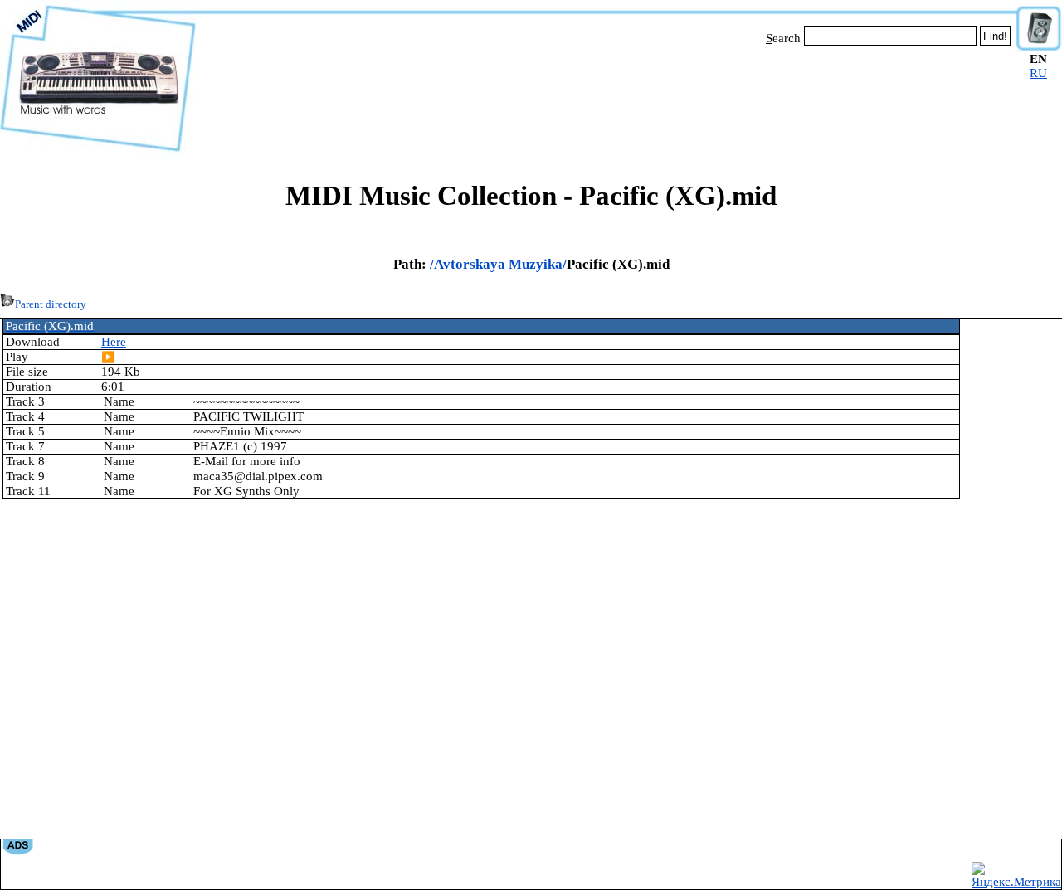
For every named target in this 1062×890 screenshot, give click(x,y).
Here (113, 341)
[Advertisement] (606, 98)
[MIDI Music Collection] (98, 151)
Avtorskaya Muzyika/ (500, 264)
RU (1038, 73)
